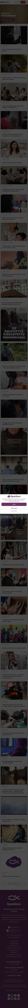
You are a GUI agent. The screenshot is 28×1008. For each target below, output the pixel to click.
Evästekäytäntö (14, 510)
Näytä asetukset (14, 508)
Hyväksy (14, 504)
